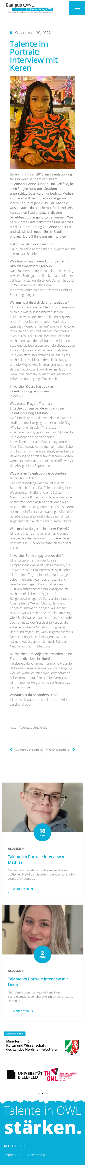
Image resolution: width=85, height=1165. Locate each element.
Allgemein (16, 848)
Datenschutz (36, 1155)
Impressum (12, 1155)
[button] (39, 1093)
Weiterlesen (21, 889)
